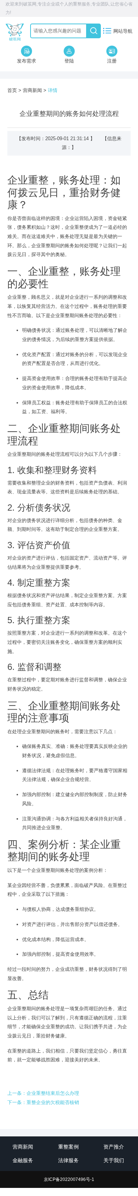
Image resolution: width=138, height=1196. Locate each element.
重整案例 (68, 1147)
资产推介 (113, 1147)
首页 (12, 90)
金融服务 (23, 1160)
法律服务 (68, 1160)
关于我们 (113, 1160)
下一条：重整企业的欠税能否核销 (43, 1102)
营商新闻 (32, 90)
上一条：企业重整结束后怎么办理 (43, 1093)
